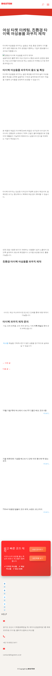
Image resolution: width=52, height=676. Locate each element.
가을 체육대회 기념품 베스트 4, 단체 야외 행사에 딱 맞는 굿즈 (25, 459)
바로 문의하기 (37, 549)
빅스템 (6, 343)
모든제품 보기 (37, 558)
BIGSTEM (31, 669)
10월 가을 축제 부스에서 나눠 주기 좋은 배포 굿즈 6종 (25, 410)
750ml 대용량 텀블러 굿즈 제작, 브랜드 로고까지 (22, 509)
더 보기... (46, 413)
